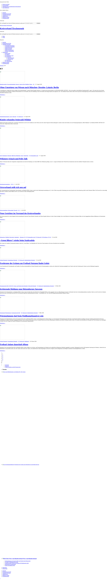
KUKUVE (11, 285)
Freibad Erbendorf (3, 260)
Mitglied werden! (5, 17)
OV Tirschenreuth (8, 61)
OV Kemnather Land (9, 55)
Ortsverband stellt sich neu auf (13, 187)
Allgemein (22, 237)
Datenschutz (4, 568)
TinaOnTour (26, 155)
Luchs (10, 116)
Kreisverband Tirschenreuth (12, 28)
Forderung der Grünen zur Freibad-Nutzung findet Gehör (24, 263)
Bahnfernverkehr (3, 84)
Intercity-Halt (22, 84)
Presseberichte (10, 59)
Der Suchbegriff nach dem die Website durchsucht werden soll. (12, 23)
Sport (22, 155)
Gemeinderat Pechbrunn (9, 45)
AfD (1, 155)
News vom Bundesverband (30, 558)
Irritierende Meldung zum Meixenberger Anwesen (21, 289)
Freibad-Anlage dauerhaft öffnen (14, 344)
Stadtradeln (16, 237)
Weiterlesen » (2, 94)
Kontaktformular (5, 18)
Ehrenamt (9, 155)
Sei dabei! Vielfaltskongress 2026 (11, 562)
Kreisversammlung (3, 210)
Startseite (4, 12)
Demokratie (4, 155)
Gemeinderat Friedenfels (10, 46)
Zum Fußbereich (5, 7)
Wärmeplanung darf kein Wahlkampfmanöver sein (21, 316)
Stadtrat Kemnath (8, 49)
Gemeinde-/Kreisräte (6, 14)
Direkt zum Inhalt (5, 4)
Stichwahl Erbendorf (32, 285)
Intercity (17, 84)
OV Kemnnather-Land (33, 155)
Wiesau (30, 84)
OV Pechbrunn (8, 56)
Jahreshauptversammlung (5, 184)
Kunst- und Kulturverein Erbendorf (21, 285)
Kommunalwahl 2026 (6, 13)
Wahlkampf (26, 341)
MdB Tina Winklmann (16, 155)
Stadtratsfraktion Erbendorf (29, 260)
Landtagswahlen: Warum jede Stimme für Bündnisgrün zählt (17, 563)
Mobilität (27, 84)
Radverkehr (11, 237)
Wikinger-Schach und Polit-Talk (13, 159)
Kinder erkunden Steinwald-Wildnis (15, 119)
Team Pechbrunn (10, 57)
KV (33, 84)
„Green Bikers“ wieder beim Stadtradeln (17, 240)
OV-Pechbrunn (45, 237)
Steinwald (14, 116)
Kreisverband (7, 53)
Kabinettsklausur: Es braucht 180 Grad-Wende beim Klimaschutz (17, 561)
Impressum (4, 567)
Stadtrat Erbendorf (8, 47)
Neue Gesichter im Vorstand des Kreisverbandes (20, 213)
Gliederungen (5, 16)
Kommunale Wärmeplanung (5, 312)
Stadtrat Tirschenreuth (9, 50)
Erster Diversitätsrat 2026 (10, 565)
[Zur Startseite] (6, 25)
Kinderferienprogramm (4, 116)
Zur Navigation (5, 5)
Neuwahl (15, 210)
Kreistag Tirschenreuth (9, 51)
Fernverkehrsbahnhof (11, 84)
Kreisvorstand (10, 210)
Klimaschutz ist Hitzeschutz (10, 564)
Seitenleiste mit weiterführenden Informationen (11, 6)
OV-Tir (12, 184)
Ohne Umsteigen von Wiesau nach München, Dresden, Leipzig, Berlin (29, 87)
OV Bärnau (7, 54)
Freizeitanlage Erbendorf (12, 260)
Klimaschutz (2, 237)
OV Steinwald (8, 60)
